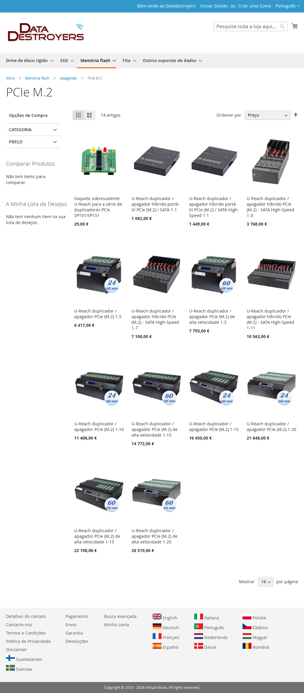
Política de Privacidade (28, 641)
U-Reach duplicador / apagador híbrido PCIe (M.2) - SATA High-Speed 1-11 (270, 319)
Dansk (209, 647)
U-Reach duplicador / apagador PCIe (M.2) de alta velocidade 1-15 (97, 536)
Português (213, 627)
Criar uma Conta (254, 6)
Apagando (69, 78)
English (169, 618)
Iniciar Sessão (214, 6)
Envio (71, 624)
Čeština (259, 627)
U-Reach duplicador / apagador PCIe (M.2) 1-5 (97, 313)
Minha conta (116, 624)
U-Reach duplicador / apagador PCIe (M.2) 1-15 (214, 426)
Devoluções (77, 641)
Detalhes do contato (26, 616)
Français (170, 637)
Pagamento (77, 616)
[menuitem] (28, 60)
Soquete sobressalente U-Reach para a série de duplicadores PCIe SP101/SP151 (98, 207)
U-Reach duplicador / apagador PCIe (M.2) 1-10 (99, 426)
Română (260, 647)
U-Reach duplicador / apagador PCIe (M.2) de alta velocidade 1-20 (155, 536)
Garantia (74, 633)
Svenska (23, 669)
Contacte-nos (19, 624)
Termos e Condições (26, 633)
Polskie (258, 618)
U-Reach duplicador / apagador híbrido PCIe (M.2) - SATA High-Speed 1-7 (155, 319)
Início (10, 78)
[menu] (152, 60)
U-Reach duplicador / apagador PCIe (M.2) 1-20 (271, 426)
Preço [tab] (16, 142)
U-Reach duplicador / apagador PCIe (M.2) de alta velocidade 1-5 (212, 316)
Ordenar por (228, 115)
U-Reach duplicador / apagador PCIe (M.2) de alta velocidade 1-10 (155, 429)
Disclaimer (16, 649)
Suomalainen (28, 659)
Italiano (211, 618)
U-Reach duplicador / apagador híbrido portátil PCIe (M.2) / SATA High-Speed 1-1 (214, 207)
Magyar (259, 637)
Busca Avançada (120, 616)
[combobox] (250, 26)
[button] (288, 6)
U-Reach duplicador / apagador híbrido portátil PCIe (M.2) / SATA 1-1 (156, 204)
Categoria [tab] (20, 129)
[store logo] (46, 32)
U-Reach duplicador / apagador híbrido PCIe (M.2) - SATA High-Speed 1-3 (270, 207)
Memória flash (37, 78)
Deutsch (170, 627)
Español (170, 647)
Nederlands (215, 637)
